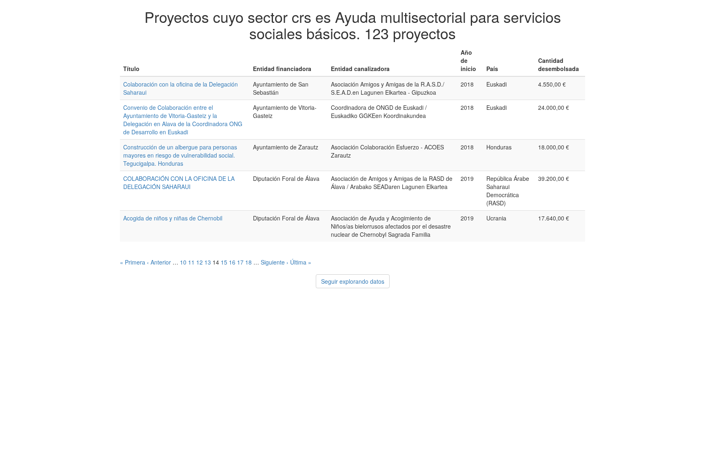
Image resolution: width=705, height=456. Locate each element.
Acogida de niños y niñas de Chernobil (172, 218)
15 (224, 262)
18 (248, 262)
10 (183, 262)
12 (199, 262)
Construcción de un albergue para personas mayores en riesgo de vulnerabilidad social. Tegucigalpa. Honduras (180, 155)
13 (207, 262)
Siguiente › (274, 262)
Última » (300, 262)
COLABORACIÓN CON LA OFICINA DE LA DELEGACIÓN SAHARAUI (179, 182)
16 (232, 262)
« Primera (132, 262)
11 (191, 262)
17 (240, 262)
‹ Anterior (159, 262)
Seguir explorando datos (352, 281)
